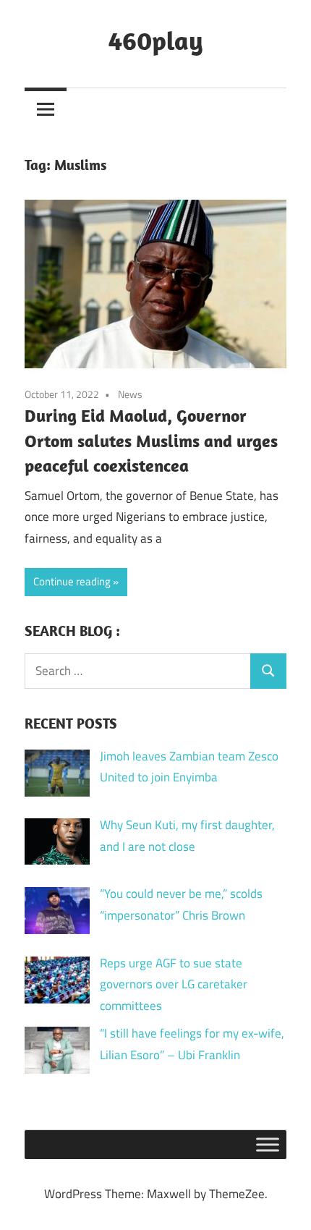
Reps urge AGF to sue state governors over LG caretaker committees (173, 985)
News (130, 394)
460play (155, 40)
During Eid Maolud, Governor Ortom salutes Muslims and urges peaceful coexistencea (151, 440)
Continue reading (72, 581)
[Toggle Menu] (267, 1144)
